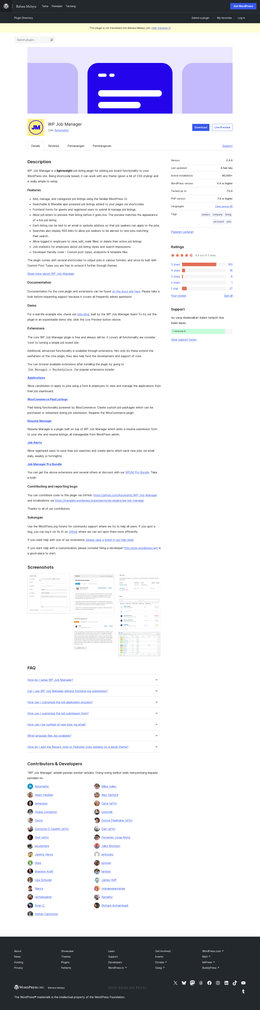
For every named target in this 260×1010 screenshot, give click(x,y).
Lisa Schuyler (43, 880)
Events (159, 956)
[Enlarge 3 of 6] (110, 621)
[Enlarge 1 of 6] (65, 578)
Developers (115, 962)
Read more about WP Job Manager (50, 273)
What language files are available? (49, 735)
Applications (36, 377)
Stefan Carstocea (46, 914)
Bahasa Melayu (56, 987)
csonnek (107, 812)
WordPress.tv (117, 967)
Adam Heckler (44, 795)
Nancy (39, 888)
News (17, 956)
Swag (160, 967)
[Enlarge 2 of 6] (110, 578)
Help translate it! (161, 27)
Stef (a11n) (42, 837)
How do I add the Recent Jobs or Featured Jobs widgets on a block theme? (77, 747)
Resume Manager (39, 421)
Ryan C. (40, 905)
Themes (66, 956)
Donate (161, 962)
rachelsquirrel (43, 897)
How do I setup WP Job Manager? (50, 680)
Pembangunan (102, 146)
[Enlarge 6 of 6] (156, 636)
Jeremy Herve (44, 854)
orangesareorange (113, 888)
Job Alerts (34, 442)
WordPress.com (213, 951)
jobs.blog (83, 314)
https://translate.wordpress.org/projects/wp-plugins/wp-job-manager (99, 500)
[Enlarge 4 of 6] (156, 578)
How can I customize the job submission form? (58, 713)
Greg (38, 863)
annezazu (41, 803)
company (218, 214)
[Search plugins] (51, 39)
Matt (206, 956)
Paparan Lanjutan (182, 232)
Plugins (65, 962)
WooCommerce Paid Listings (47, 399)
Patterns (66, 967)
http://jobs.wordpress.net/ (141, 548)
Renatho (107, 897)
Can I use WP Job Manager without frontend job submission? (67, 691)
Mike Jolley (109, 786)
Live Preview (222, 127)
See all (228, 295)
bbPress (208, 962)
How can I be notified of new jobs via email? (56, 724)
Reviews (53, 146)
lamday (106, 871)
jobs (229, 221)
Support (227, 146)
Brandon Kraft (44, 871)
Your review (178, 295)
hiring (228, 214)
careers (206, 214)
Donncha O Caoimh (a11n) (52, 829)
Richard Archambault (115, 905)
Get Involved (163, 951)
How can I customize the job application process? (60, 702)
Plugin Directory (23, 17)
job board (218, 221)
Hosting (18, 962)
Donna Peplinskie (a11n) (117, 820)
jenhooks (107, 854)
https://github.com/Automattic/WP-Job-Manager (125, 495)
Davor (39, 820)
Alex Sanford (110, 795)
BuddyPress (210, 967)
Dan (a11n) (108, 829)
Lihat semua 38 (224, 206)
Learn (111, 951)
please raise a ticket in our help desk (110, 540)
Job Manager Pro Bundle (44, 464)
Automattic (62, 130)
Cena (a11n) (109, 803)
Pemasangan (76, 146)
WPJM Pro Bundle (137, 472)
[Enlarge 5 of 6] (156, 599)
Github (73, 531)
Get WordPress (243, 6)
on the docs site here (126, 291)
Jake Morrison (111, 846)
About (17, 951)
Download (201, 127)
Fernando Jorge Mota (116, 837)
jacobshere (42, 846)
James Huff (109, 880)
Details (35, 146)
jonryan (106, 863)
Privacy (18, 967)
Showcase (67, 951)
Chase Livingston (46, 812)
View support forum (184, 339)
